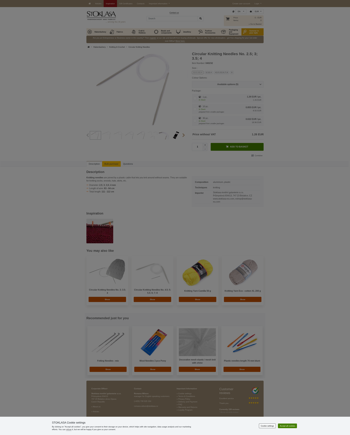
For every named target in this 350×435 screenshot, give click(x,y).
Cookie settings (267, 426)
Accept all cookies (287, 426)
